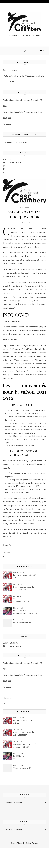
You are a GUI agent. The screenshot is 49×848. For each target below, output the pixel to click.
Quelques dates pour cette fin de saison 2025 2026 (25, 600)
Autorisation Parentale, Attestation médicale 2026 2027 (24, 78)
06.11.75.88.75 (11, 159)
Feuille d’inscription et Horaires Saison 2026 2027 (22, 103)
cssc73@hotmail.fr (13, 162)
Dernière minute (10, 70)
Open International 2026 (22, 623)
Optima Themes (32, 843)
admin (8, 545)
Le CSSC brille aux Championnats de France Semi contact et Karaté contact (25, 612)
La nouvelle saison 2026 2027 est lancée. (24, 576)
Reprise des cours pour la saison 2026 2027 (23, 588)
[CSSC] (25, 21)
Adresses (7, 123)
